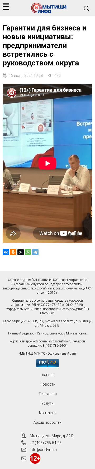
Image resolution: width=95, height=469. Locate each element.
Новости (47, 384)
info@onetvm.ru (60, 341)
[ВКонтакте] (6, 252)
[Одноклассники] (13, 252)
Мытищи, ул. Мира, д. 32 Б (52, 436)
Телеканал (48, 394)
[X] (20, 252)
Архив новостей (47, 422)
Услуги (47, 403)
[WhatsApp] (28, 252)
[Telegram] (35, 252)
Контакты (47, 413)
